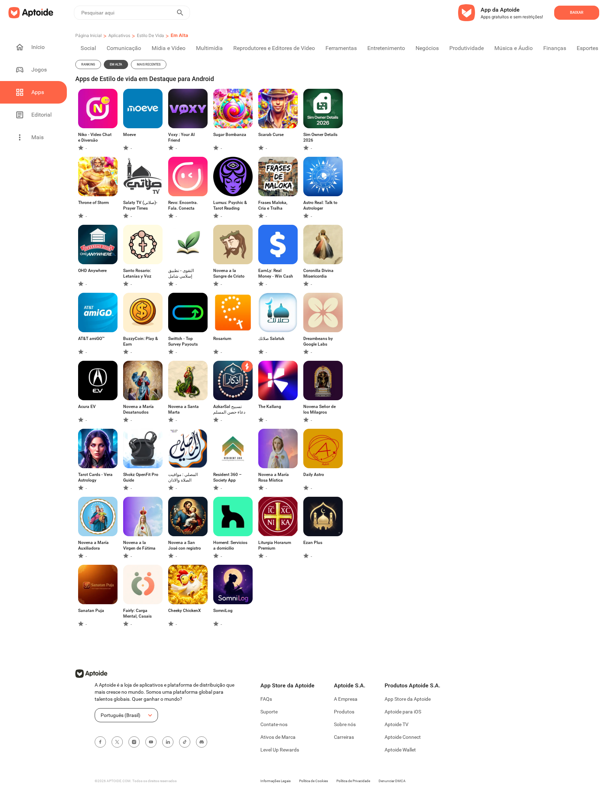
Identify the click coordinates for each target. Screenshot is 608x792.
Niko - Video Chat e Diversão (95, 137)
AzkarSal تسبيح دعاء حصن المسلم (229, 409)
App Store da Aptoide (408, 699)
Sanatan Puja (91, 610)
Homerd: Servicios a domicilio (230, 545)
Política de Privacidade (353, 781)
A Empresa (345, 699)
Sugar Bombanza (229, 134)
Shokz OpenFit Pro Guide (140, 477)
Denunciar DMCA (392, 781)
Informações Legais (275, 781)
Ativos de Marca (278, 737)
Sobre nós (345, 724)
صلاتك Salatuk (271, 338)
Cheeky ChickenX (184, 610)
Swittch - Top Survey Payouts (183, 341)
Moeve (129, 134)
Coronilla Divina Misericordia (318, 273)
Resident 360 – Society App (227, 477)
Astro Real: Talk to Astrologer (320, 205)
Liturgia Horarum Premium (274, 545)
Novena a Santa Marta (183, 409)
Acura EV (87, 406)
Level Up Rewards (279, 750)
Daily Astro (313, 474)
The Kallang (269, 406)
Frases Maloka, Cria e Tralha (272, 205)
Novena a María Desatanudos (138, 409)
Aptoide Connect (403, 737)
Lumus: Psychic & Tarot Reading (230, 205)
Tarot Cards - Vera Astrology (95, 477)
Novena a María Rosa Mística (273, 477)
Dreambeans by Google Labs (318, 341)
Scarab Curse (271, 134)
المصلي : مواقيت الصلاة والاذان (183, 477)
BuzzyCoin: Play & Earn (140, 341)
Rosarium (222, 338)
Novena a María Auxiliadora (93, 545)
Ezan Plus (312, 542)
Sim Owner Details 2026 (320, 137)
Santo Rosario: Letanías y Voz (137, 273)
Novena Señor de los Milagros (319, 409)
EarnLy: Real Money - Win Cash (275, 273)
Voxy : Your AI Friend (181, 137)
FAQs (266, 699)
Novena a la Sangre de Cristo (229, 273)
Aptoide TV (396, 724)
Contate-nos (273, 724)
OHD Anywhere (92, 270)
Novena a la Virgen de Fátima (139, 545)
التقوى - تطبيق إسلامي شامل (181, 273)
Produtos (344, 711)
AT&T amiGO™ (91, 338)
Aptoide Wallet (400, 750)
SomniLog (223, 610)
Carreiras (344, 737)
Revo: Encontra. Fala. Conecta (183, 205)
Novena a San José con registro (184, 545)
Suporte (269, 711)
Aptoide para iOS (403, 711)
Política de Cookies (313, 781)
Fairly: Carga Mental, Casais (137, 613)
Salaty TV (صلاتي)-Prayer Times (140, 205)
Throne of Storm (93, 202)
